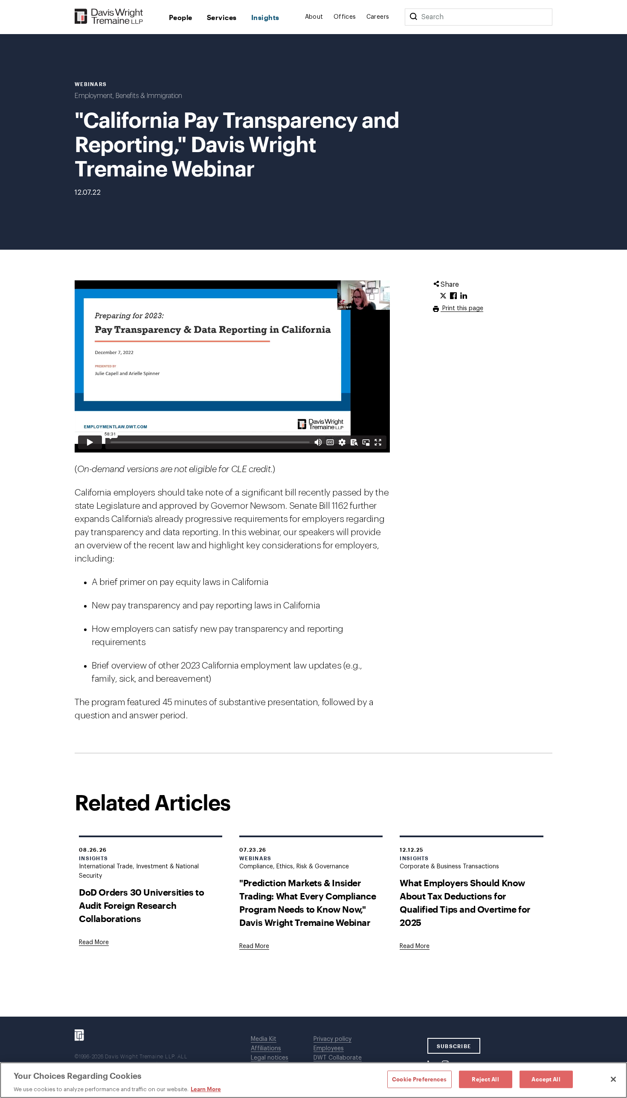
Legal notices (269, 1058)
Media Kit (263, 1039)
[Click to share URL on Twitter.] (443, 296)
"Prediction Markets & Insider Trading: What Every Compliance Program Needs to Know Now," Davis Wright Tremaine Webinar (307, 902)
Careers (377, 17)
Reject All (485, 1078)
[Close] (613, 1079)
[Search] (413, 17)
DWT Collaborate (338, 1058)
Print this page (462, 308)
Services (222, 17)
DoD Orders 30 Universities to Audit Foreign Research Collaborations (141, 905)
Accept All (545, 1078)
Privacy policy (332, 1039)
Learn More (206, 1089)
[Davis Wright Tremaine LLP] (109, 17)
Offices (345, 17)
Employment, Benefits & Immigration (128, 95)
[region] (313, 1080)
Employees (329, 1049)
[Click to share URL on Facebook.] (453, 296)
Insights (265, 17)
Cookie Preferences (419, 1078)
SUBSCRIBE (454, 1046)
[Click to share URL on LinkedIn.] (463, 296)
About (314, 17)
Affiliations (266, 1049)
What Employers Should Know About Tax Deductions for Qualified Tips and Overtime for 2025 (465, 902)
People (180, 17)
